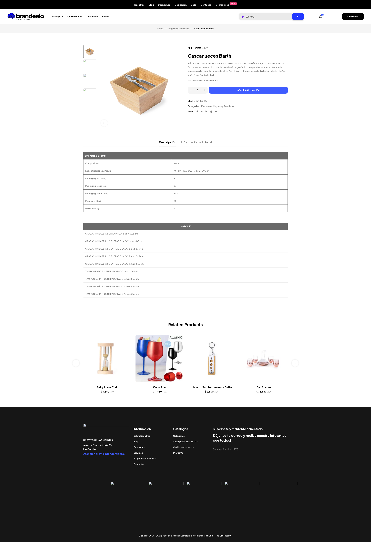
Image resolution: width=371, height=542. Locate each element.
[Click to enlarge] (104, 123)
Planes (105, 16)
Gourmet (227, 4)
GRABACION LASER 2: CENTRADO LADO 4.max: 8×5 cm (114, 263)
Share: (191, 111)
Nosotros (139, 4)
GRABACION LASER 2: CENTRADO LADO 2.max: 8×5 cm (114, 248)
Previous (75, 363)
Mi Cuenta (178, 452)
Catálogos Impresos (183, 447)
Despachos (164, 4)
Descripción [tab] (167, 142)
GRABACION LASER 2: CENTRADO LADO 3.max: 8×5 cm (114, 256)
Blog (151, 4)
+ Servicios (92, 16)
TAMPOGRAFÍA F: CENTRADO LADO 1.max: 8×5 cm (111, 271)
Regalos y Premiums (178, 28)
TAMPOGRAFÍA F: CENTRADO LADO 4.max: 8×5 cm (112, 293)
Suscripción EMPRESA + (185, 441)
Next (295, 363)
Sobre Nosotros (141, 435)
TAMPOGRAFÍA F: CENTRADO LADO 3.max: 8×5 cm (112, 286)
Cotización (181, 4)
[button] (353, 16)
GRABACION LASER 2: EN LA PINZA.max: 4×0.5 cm (111, 233)
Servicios (138, 452)
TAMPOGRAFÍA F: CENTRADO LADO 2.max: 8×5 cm (112, 278)
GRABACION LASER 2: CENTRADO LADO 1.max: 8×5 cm (114, 241)
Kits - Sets (206, 106)
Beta (193, 4)
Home (160, 28)
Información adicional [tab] (196, 142)
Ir (298, 16)
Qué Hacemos (74, 16)
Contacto (206, 4)
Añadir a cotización (248, 90)
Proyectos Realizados (144, 458)
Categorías (179, 435)
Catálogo (55, 16)
